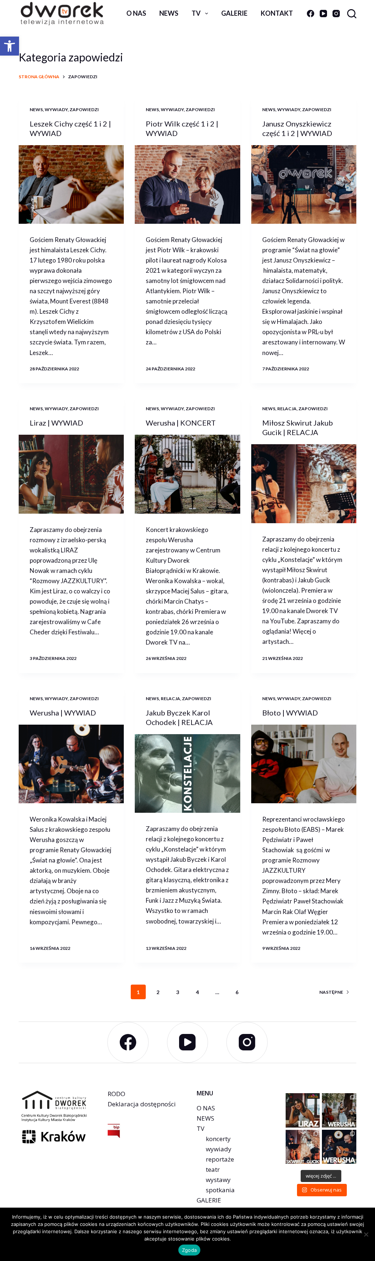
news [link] (168, 13)
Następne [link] (331, 992)
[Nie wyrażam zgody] (366, 1234)
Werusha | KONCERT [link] (181, 422)
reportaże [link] (220, 1159)
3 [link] (177, 992)
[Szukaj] (351, 13)
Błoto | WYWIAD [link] (290, 712)
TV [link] (196, 13)
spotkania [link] (220, 1190)
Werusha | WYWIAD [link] (63, 712)
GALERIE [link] (209, 1200)
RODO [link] (116, 1094)
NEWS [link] (205, 1118)
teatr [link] (213, 1169)
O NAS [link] (206, 1108)
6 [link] (236, 992)
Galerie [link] (234, 13)
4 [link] (197, 992)
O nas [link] (136, 13)
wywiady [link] (56, 109)
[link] (9, 46)
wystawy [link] (218, 1179)
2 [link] (157, 992)
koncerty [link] (218, 1138)
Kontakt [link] (277, 13)
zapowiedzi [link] (84, 109)
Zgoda (189, 1250)
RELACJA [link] (287, 408)
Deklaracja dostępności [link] (142, 1104)
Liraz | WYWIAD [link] (56, 422)
